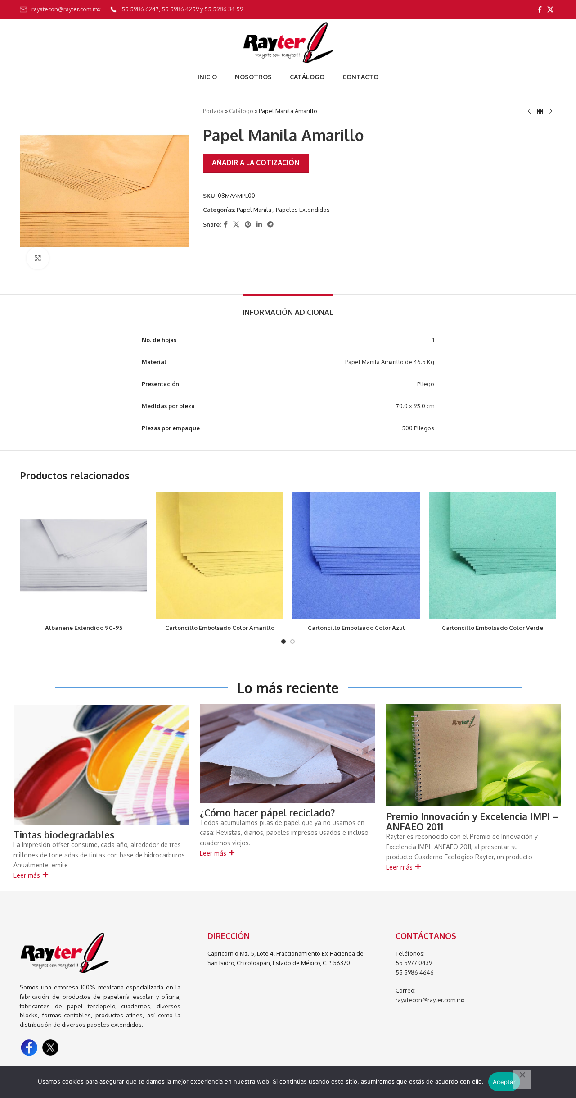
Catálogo (241, 110)
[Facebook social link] (539, 10)
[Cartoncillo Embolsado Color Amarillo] (220, 555)
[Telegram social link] (270, 225)
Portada (213, 110)
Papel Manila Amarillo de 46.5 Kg (389, 361)
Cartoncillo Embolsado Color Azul (356, 627)
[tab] (288, 308)
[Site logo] (288, 42)
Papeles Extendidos (303, 209)
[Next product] (550, 111)
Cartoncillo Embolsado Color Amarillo (219, 627)
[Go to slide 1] (283, 641)
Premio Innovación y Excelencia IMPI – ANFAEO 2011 (472, 821)
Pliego (425, 383)
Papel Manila (254, 209)
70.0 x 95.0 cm (415, 406)
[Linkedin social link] (259, 225)
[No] (522, 1079)
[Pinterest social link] (248, 225)
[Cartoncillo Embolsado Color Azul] (356, 555)
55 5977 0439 (414, 962)
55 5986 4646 (415, 972)
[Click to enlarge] (38, 258)
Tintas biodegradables (64, 834)
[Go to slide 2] (292, 641)
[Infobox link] (60, 9)
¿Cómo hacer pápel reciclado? (267, 812)
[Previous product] (529, 111)
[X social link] (550, 10)
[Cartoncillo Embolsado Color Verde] (492, 555)
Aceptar (504, 1081)
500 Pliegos (418, 428)
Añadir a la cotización (256, 162)
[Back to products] (540, 111)
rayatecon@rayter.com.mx (430, 999)
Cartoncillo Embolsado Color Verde (492, 627)
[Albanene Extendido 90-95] (83, 555)
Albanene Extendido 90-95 (83, 627)
